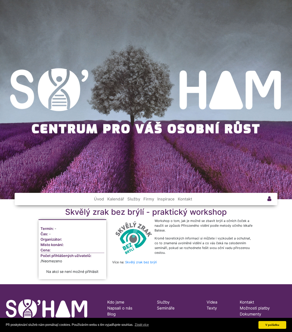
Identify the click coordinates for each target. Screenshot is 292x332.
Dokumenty (250, 314)
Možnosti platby (255, 308)
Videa (212, 302)
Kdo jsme (115, 302)
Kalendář (115, 199)
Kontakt (185, 199)
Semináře (166, 308)
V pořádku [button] (272, 324)
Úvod (99, 199)
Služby (133, 199)
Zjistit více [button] (142, 324)
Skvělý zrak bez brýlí (141, 262)
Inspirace (166, 199)
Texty (212, 308)
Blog (111, 314)
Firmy (148, 199)
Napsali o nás (119, 308)
